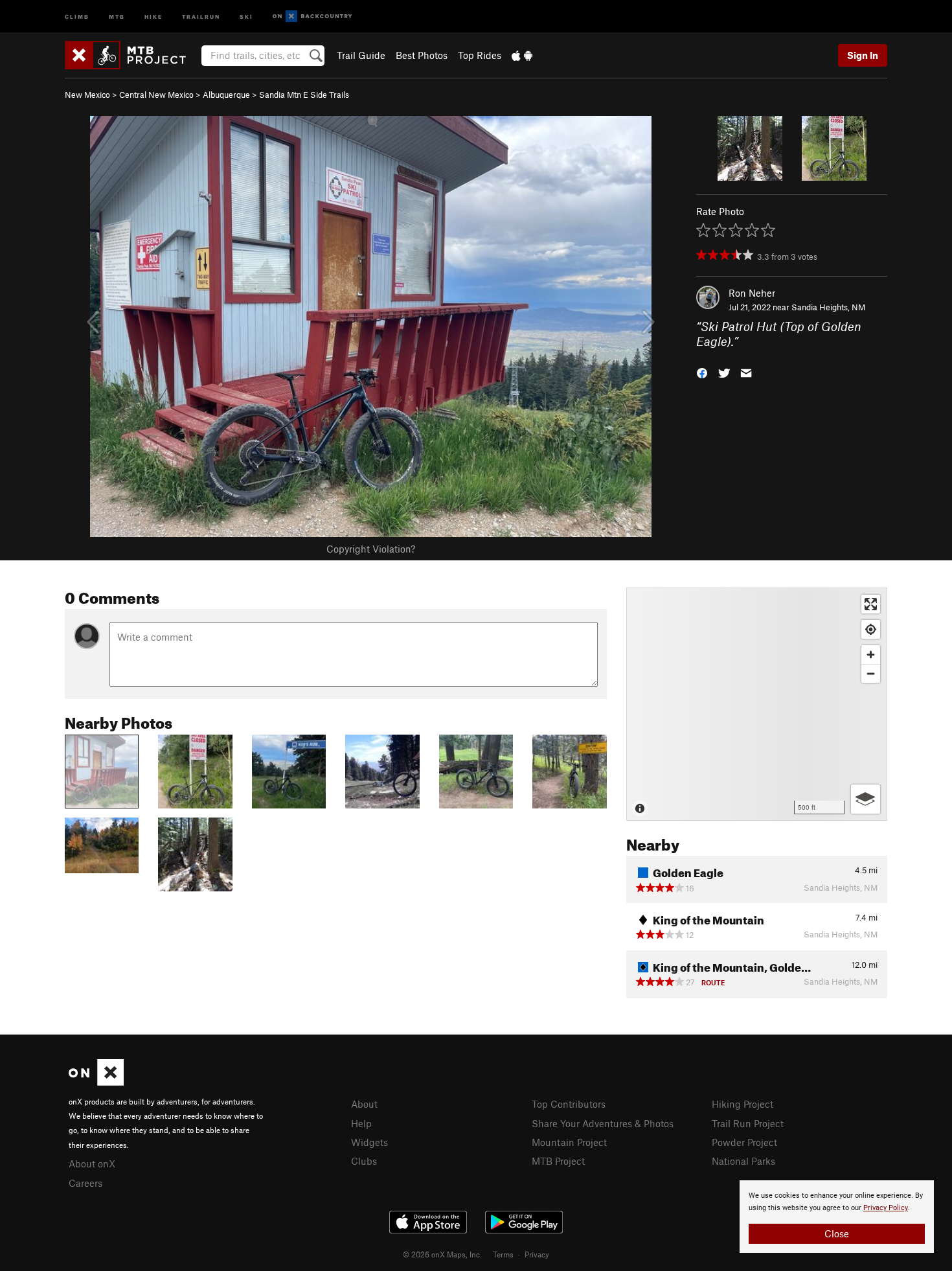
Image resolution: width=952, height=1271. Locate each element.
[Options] (865, 799)
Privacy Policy (885, 1208)
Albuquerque (226, 94)
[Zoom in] (870, 654)
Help (361, 1123)
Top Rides (479, 55)
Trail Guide (361, 55)
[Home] (132, 55)
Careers (85, 1183)
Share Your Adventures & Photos (603, 1123)
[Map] (757, 704)
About (364, 1104)
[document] (837, 1216)
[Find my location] (870, 629)
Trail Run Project (748, 1123)
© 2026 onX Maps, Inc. (442, 1254)
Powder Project (744, 1142)
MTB (117, 16)
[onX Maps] (96, 1082)
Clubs (364, 1161)
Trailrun (201, 16)
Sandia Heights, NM (828, 307)
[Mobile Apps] (522, 55)
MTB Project (558, 1161)
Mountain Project (569, 1142)
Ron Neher (752, 293)
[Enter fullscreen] (870, 604)
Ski (246, 16)
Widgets (369, 1142)
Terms (503, 1254)
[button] (702, 371)
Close (836, 1233)
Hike (153, 16)
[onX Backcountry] (312, 16)
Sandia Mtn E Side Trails (304, 94)
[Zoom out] (870, 673)
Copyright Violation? (370, 549)
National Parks (743, 1161)
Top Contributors (569, 1104)
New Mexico (87, 94)
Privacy (537, 1254)
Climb (77, 16)
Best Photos (422, 55)
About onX (92, 1163)
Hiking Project (742, 1104)
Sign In (862, 55)
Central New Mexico (156, 94)
